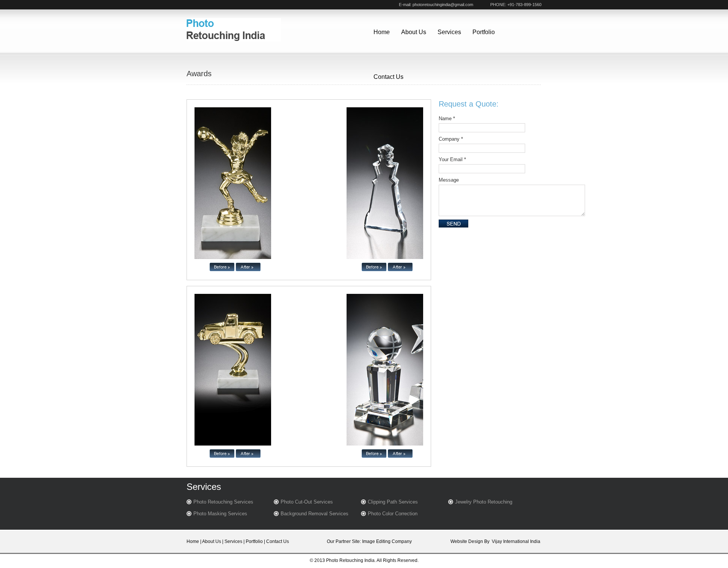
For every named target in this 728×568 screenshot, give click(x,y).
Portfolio (483, 32)
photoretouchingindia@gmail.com (443, 4)
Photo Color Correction (392, 513)
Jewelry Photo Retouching (483, 502)
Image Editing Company (387, 541)
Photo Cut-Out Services (307, 502)
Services (449, 32)
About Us (413, 32)
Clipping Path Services (393, 502)
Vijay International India (516, 541)
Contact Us (388, 77)
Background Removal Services (314, 513)
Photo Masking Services (220, 513)
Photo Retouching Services (223, 502)
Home (381, 32)
